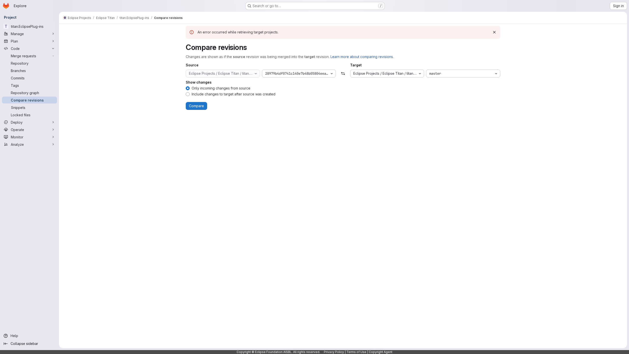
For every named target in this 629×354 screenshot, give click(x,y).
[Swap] (343, 73)
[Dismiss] (494, 32)
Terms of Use (356, 352)
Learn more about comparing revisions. (362, 57)
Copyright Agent (380, 352)
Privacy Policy (334, 352)
